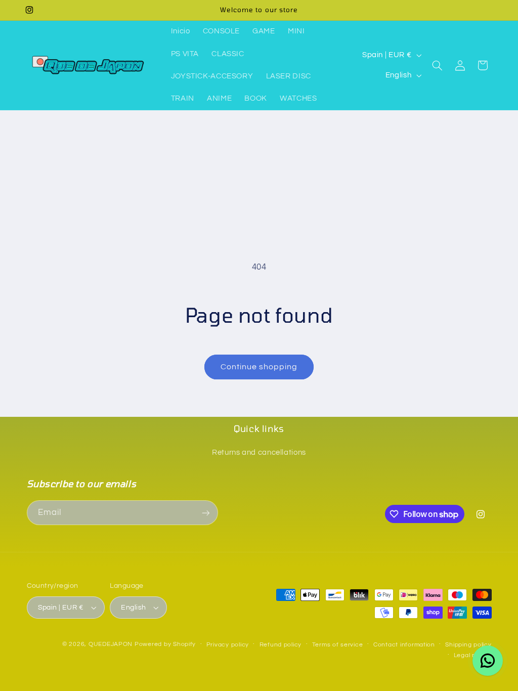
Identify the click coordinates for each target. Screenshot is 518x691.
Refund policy (281, 644)
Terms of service (337, 644)
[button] (437, 65)
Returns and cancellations (259, 452)
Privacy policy (227, 644)
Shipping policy (468, 644)
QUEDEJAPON (111, 644)
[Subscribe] (205, 512)
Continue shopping (259, 367)
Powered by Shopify (165, 644)
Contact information (404, 644)
